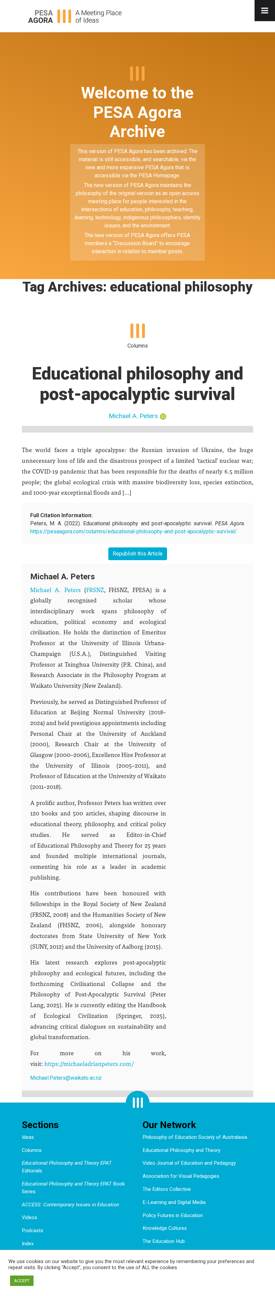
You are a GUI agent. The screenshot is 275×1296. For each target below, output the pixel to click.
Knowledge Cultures (165, 1228)
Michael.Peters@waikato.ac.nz (66, 1078)
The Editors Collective (167, 1189)
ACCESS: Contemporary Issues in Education (70, 1205)
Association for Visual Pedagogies (181, 1176)
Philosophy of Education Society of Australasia (195, 1137)
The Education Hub (164, 1241)
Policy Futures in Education (173, 1215)
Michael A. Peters (133, 416)
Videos (29, 1217)
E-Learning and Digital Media (174, 1202)
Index (28, 1244)
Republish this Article (138, 553)
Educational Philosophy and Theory (181, 1150)
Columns (32, 1150)
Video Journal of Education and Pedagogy (189, 1163)
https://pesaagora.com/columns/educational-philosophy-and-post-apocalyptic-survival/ (133, 531)
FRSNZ (95, 589)
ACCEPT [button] (22, 1280)
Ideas (28, 1137)
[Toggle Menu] (265, 10)
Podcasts (32, 1230)
